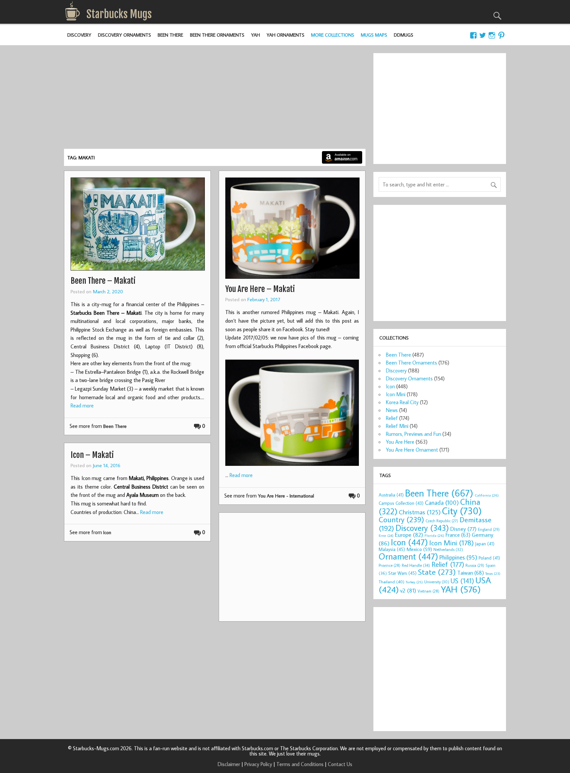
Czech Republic (442, 520)
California (487, 495)
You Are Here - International (286, 496)
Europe (409, 534)
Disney (463, 528)
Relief (392, 418)
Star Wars (402, 573)
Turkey (414, 582)
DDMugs (403, 35)
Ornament (408, 556)
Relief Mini (397, 426)
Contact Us (340, 764)
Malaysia (392, 549)
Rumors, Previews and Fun (413, 434)
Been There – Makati (103, 281)
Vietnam (428, 591)
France (458, 534)
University (436, 581)
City (462, 510)
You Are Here (400, 441)
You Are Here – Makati (260, 289)
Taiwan (470, 572)
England (489, 529)
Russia (474, 565)
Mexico (419, 549)
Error (386, 535)
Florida (434, 535)
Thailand (391, 582)
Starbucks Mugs (119, 14)
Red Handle (416, 565)
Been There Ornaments (217, 35)
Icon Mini (395, 394)
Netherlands (448, 549)
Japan (484, 544)
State (437, 571)
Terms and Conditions (300, 764)
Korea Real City (402, 402)
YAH (255, 35)
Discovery (79, 35)
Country (401, 519)
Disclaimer (229, 764)
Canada (442, 502)
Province (389, 565)
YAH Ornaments (285, 35)
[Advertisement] (214, 99)
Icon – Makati (92, 455)
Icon (107, 532)
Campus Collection (401, 503)
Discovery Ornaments (124, 35)
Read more (82, 405)
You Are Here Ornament (412, 449)
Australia (391, 495)
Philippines (458, 557)
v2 (408, 590)
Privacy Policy (258, 764)
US (462, 580)
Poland (489, 558)
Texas (492, 573)
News (392, 410)
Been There (170, 35)
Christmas (420, 512)
